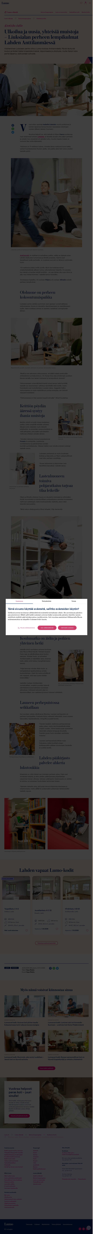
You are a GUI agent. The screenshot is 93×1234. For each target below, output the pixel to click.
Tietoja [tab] (73, 601)
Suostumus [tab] (18, 601)
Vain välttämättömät (46, 628)
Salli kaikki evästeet (66, 628)
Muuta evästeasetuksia (27, 628)
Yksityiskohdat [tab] (45, 601)
